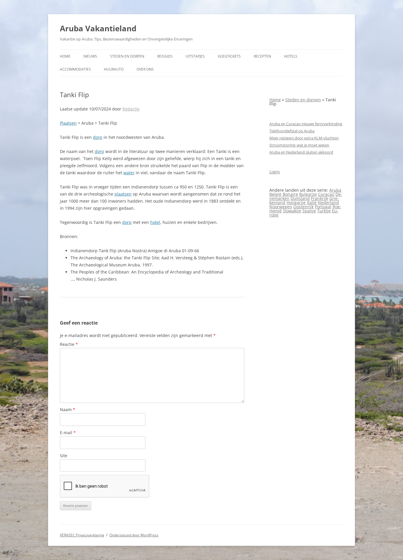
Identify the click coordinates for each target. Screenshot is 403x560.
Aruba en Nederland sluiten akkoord (301, 152)
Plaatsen (68, 123)
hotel (155, 222)
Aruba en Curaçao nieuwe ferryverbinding (305, 123)
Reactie (69, 344)
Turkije (324, 211)
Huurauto (114, 69)
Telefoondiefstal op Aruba (291, 131)
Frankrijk (319, 198)
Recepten (262, 56)
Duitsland (300, 198)
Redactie (131, 109)
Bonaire (290, 194)
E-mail (68, 432)
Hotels (290, 56)
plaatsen (123, 194)
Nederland (328, 202)
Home (65, 56)
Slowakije (292, 211)
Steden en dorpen (127, 56)
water (129, 172)
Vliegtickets (229, 56)
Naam (67, 409)
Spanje (309, 211)
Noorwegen (280, 206)
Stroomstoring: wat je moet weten (299, 145)
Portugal (323, 206)
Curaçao (326, 194)
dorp (97, 137)
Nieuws (90, 56)
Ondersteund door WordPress (133, 535)
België (275, 194)
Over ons (145, 69)
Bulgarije (308, 194)
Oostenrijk (303, 206)
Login (274, 172)
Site (63, 455)
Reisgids (165, 56)
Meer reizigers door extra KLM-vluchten (304, 138)
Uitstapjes (195, 56)
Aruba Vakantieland (98, 28)
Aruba (335, 190)
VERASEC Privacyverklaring (82, 535)
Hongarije (296, 202)
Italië (312, 202)
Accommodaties (75, 69)
